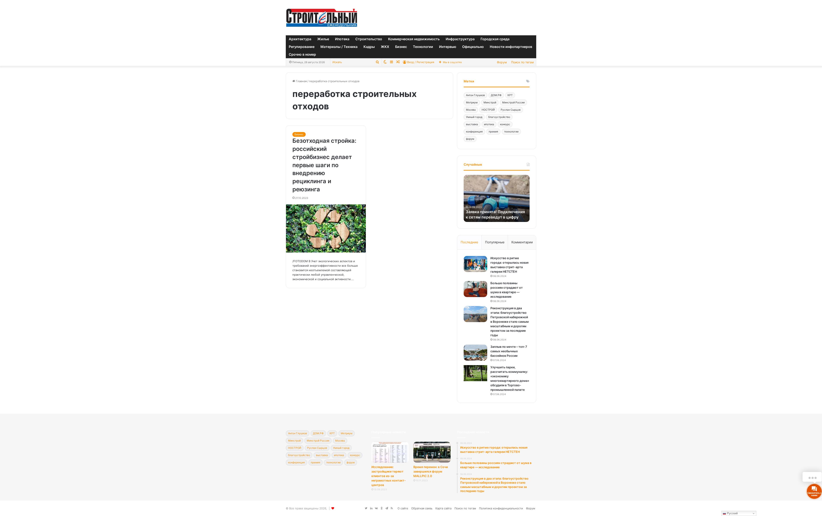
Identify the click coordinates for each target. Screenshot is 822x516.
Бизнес (401, 47)
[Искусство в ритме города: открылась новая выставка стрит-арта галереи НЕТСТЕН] (475, 264)
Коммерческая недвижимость (414, 39)
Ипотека (342, 39)
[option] (493, 198)
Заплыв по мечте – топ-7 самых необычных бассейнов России (508, 351)
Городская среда (495, 39)
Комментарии (522, 242)
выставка (472, 124)
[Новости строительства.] (321, 18)
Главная (301, 81)
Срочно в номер (302, 54)
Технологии (423, 47)
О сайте (403, 508)
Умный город (474, 117)
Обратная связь (421, 508)
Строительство (368, 39)
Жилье (323, 39)
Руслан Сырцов (511, 109)
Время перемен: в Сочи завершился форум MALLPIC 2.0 (430, 471)
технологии (511, 131)
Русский (732, 513)
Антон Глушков (475, 95)
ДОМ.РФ (496, 95)
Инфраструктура (460, 39)
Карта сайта (443, 508)
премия (493, 131)
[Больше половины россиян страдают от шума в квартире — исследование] (475, 289)
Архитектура (300, 39)
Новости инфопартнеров (511, 47)
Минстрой (490, 102)
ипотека (489, 124)
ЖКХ (385, 47)
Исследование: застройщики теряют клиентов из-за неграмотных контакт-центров (388, 476)
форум (470, 138)
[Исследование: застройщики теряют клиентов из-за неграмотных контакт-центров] (390, 452)
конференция (474, 131)
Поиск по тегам (522, 62)
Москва (471, 109)
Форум (502, 62)
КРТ (510, 95)
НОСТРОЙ (488, 109)
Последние (469, 242)
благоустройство (499, 117)
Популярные (495, 242)
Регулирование (301, 47)
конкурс (505, 124)
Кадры (369, 47)
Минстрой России (513, 102)
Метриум (472, 102)
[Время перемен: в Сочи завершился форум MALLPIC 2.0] (432, 452)
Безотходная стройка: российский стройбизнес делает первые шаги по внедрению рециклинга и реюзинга (324, 165)
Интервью (447, 47)
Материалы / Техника (338, 47)
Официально (473, 47)
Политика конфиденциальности (501, 508)
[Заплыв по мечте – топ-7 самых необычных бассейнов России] (475, 353)
